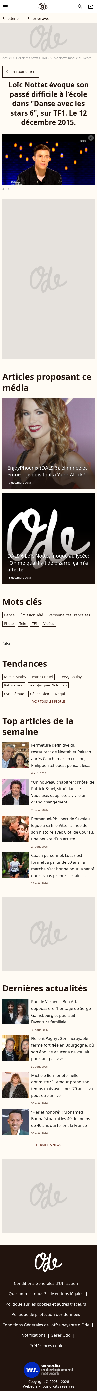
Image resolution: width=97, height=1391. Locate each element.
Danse (9, 615)
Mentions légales (67, 1293)
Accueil (7, 58)
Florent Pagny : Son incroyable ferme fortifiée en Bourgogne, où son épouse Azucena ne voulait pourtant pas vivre (62, 1048)
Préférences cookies (48, 1345)
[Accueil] (43, 6)
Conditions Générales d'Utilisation (46, 1283)
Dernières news (27, 58)
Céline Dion (39, 693)
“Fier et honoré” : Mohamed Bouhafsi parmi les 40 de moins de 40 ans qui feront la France (60, 1118)
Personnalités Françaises (69, 615)
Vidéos (48, 623)
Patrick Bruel (42, 676)
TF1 (35, 623)
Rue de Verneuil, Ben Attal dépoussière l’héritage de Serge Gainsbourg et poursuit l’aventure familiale (61, 1012)
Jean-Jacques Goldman (48, 685)
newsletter (91, 7)
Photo (9, 623)
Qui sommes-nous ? (27, 1293)
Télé (22, 623)
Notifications (33, 1335)
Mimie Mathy (15, 676)
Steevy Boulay (70, 676)
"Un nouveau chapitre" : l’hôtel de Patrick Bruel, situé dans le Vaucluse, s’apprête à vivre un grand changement (62, 792)
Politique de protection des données (46, 1314)
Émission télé (31, 615)
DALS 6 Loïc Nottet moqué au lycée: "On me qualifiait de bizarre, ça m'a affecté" (48, 562)
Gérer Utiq (61, 1335)
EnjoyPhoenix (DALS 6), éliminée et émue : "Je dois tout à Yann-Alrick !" (47, 471)
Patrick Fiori (14, 685)
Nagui (60, 693)
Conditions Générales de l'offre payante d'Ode (45, 1325)
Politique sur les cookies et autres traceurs (46, 1304)
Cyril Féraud (14, 693)
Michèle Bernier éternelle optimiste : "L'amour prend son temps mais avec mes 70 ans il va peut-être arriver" (62, 1085)
